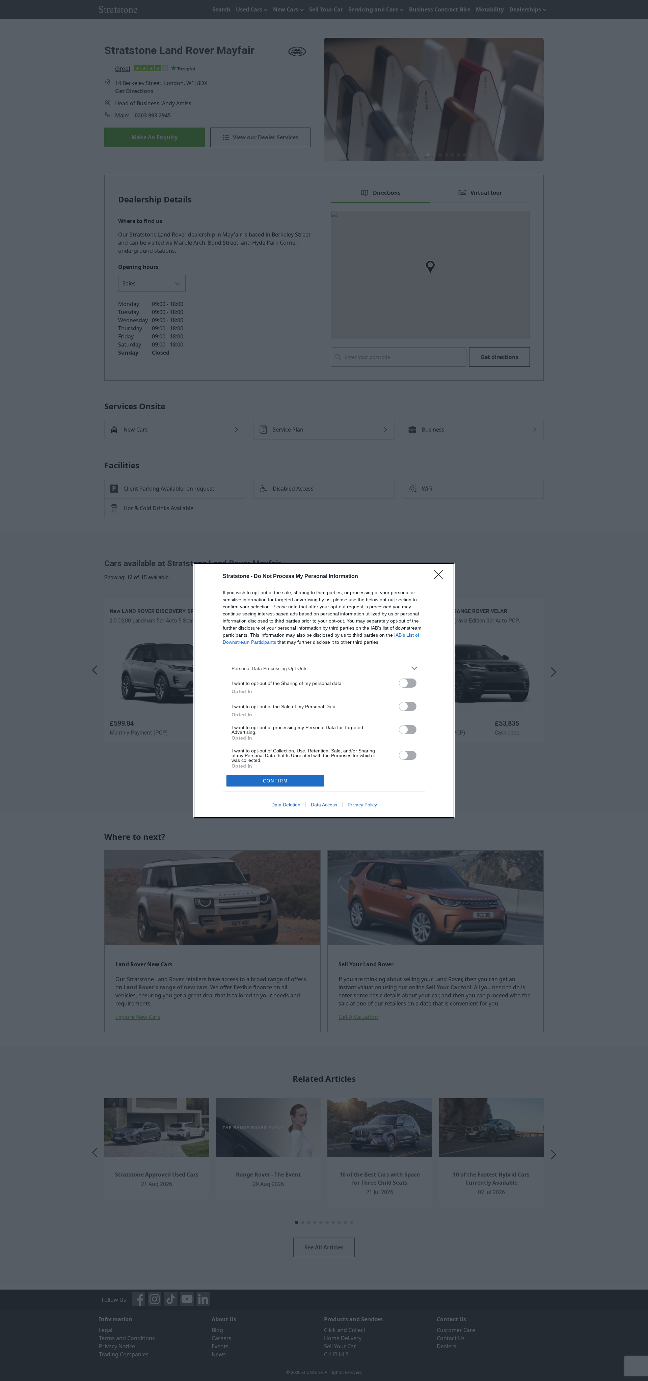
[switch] (407, 683)
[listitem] (324, 668)
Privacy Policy (362, 804)
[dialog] (324, 690)
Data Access (324, 804)
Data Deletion (285, 804)
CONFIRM (275, 780)
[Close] (440, 576)
